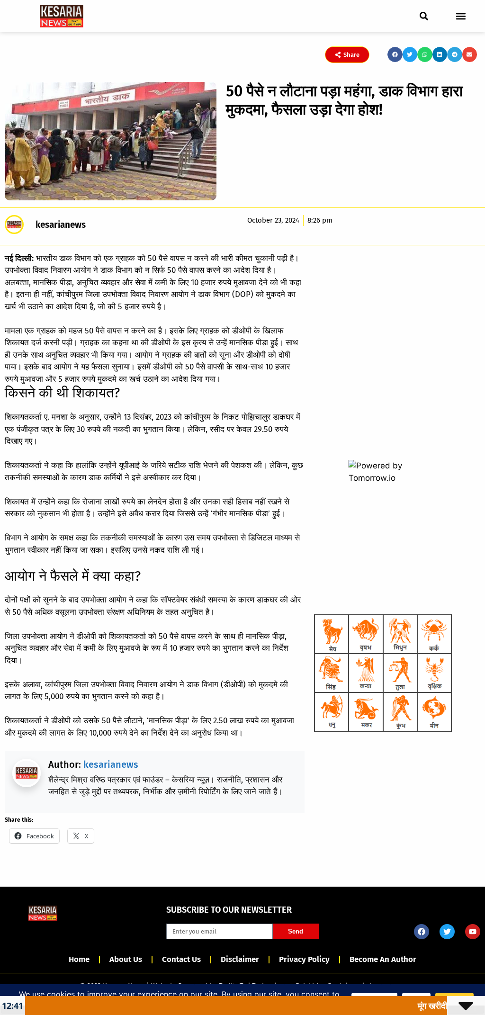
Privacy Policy (304, 959)
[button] (424, 16)
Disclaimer (240, 959)
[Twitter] (447, 931)
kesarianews (110, 764)
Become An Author (383, 959)
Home (79, 959)
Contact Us (181, 959)
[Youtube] (472, 931)
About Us (125, 959)
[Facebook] (421, 931)
